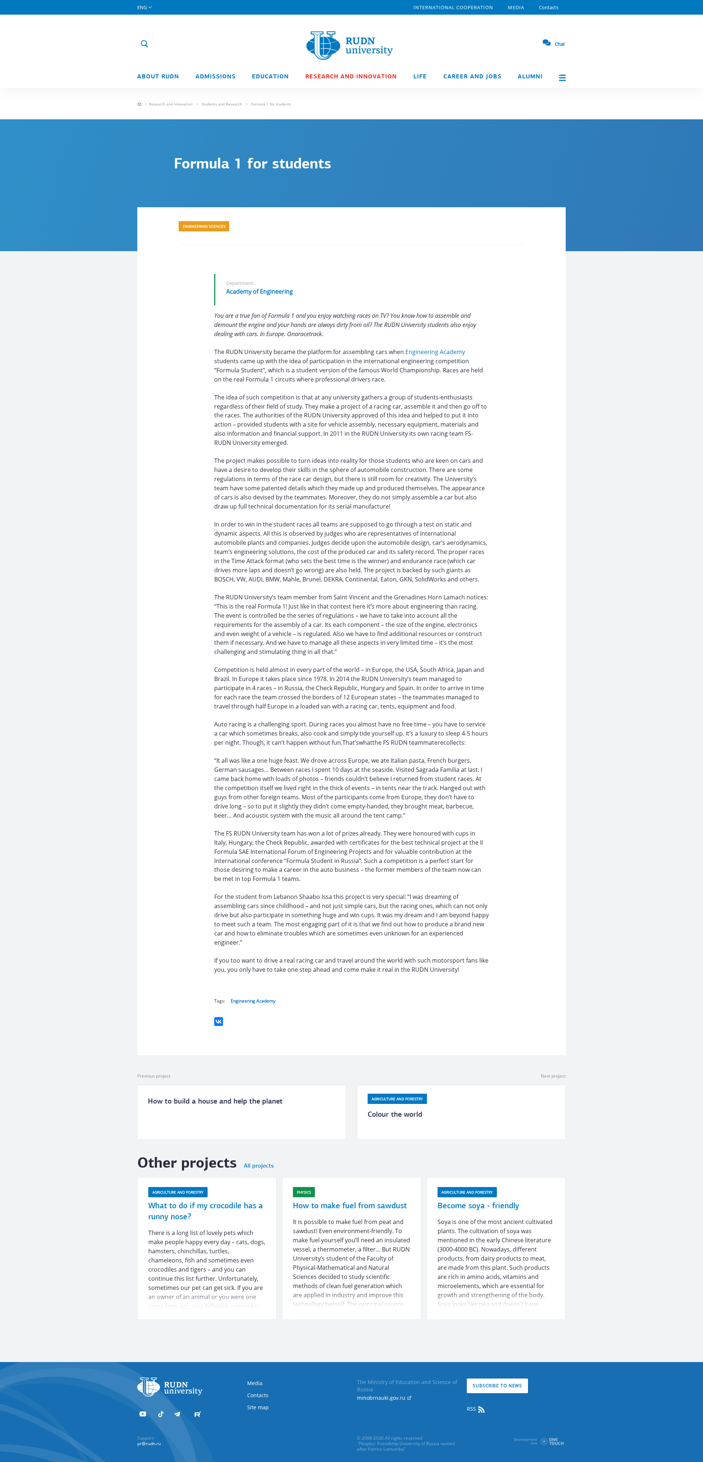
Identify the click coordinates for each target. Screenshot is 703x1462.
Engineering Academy (435, 352)
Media (516, 7)
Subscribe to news (497, 1386)
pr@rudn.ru (149, 1443)
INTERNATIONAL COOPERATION (453, 7)
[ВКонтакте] (218, 1021)
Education (270, 77)
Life (420, 77)
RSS (472, 1408)
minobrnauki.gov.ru (382, 1397)
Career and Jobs (472, 77)
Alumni (530, 77)
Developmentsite (525, 1441)
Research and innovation (351, 77)
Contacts (548, 7)
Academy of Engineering (259, 291)
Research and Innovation (171, 104)
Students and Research (222, 104)
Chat (560, 44)
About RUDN (158, 77)
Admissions (216, 77)
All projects (259, 1166)
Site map (258, 1407)
